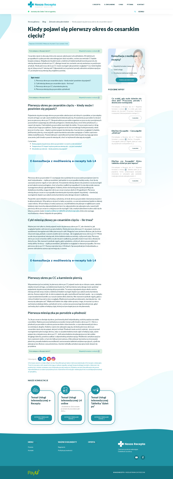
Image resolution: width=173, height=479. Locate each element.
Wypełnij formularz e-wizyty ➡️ (89, 51)
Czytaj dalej (135, 118)
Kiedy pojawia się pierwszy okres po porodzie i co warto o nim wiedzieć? (57, 144)
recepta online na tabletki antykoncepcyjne (61, 211)
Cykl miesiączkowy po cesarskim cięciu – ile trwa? (55, 83)
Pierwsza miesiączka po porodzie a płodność (53, 89)
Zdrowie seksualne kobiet (59, 22)
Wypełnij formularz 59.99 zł (41, 417)
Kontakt (31, 450)
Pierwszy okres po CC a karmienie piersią (51, 86)
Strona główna (33, 22)
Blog (44, 22)
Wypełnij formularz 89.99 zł (71, 417)
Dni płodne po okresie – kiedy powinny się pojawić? (49, 149)
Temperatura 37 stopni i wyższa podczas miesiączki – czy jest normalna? (57, 146)
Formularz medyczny (126, 80)
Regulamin (61, 447)
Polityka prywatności (65, 450)
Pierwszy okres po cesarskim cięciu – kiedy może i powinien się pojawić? (63, 80)
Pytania (30, 447)
